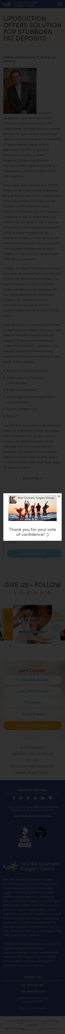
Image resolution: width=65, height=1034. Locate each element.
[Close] (59, 496)
